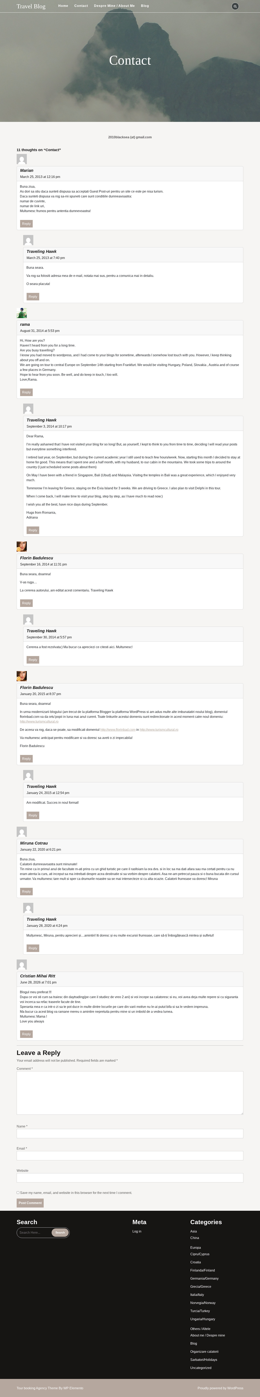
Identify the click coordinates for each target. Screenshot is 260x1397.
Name (22, 1126)
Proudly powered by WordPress (220, 1388)
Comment (25, 1068)
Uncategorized (200, 1368)
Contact (81, 6)
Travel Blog (31, 6)
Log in (136, 1231)
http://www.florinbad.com (117, 729)
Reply (26, 223)
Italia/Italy (197, 1294)
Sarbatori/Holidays (203, 1359)
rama (25, 324)
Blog (145, 6)
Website (22, 1170)
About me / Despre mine (207, 1335)
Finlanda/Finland (202, 1270)
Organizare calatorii (204, 1351)
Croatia (195, 1262)
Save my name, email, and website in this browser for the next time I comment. (76, 1192)
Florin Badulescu (36, 558)
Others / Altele (200, 1329)
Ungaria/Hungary (202, 1319)
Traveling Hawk (41, 420)
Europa (195, 1247)
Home (63, 6)
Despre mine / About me (114, 6)
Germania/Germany (204, 1278)
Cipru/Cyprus (199, 1254)
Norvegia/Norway (203, 1303)
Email (22, 1148)
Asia (193, 1231)
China (194, 1238)
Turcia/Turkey (200, 1311)
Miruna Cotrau (34, 843)
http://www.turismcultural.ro (39, 721)
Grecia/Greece (200, 1286)
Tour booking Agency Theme (38, 1388)
